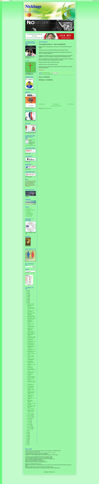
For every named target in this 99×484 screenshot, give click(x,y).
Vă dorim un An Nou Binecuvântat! (30, 311)
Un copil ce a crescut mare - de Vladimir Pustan (30, 356)
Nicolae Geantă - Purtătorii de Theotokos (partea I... (31, 337)
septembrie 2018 (30, 417)
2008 (27, 444)
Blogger (53, 472)
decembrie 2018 (29, 304)
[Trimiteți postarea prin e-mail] (52, 72)
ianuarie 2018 (29, 429)
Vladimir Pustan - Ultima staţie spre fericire (31, 319)
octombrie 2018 (29, 415)
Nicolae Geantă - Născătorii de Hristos (31, 365)
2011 (27, 439)
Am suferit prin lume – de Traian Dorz (31, 385)
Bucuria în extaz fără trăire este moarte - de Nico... (31, 369)
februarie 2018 (29, 427)
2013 (27, 436)
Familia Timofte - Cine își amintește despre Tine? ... (31, 382)
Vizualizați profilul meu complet (30, 145)
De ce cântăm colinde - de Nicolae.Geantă (31, 349)
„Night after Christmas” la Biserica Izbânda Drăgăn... (31, 334)
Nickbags (33, 6)
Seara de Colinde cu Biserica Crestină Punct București (31, 346)
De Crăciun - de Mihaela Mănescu (31, 354)
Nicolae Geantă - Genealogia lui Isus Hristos (30, 321)
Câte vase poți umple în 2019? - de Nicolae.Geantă (31, 313)
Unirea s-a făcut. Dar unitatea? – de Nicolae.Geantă (30, 395)
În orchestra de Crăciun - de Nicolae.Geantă (31, 359)
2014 (27, 435)
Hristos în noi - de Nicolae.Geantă (30, 367)
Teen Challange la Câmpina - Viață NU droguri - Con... (30, 362)
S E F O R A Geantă (29, 214)
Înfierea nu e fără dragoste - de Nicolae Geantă (30, 389)
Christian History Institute (30, 210)
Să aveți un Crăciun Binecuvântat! (30, 340)
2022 (27, 296)
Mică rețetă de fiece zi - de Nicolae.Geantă (31, 387)
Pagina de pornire (56, 104)
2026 (27, 290)
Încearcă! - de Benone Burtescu (30, 379)
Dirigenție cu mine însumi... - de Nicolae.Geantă (30, 329)
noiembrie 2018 (29, 413)
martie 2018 (29, 426)
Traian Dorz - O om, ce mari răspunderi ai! (30, 332)
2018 (27, 302)
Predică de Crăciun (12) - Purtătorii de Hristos (31, 344)
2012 (27, 438)
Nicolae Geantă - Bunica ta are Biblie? (31, 404)
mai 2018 (28, 423)
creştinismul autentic (45, 74)
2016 (27, 432)
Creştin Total (28, 211)
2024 (27, 293)
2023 (27, 295)
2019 (27, 301)
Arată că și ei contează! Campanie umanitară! (31, 377)
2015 (27, 433)
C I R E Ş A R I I (28, 208)
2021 (27, 298)
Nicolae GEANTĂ (32, 139)
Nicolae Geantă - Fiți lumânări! (30, 306)
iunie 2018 (29, 421)
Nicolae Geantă (50, 74)
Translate (32, 272)
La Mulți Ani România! (30, 409)
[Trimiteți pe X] (55, 72)
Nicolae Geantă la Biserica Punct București (31, 352)
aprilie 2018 (29, 424)
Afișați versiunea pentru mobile (56, 105)
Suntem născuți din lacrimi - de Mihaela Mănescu (30, 411)
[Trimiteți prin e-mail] (53, 72)
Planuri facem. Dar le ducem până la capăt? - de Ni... (31, 308)
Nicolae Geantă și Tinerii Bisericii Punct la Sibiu (31, 317)
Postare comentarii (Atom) (47, 108)
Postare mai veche (70, 104)
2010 (27, 441)
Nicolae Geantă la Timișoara (29, 375)
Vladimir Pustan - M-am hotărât (31, 399)
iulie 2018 (28, 420)
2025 (27, 292)
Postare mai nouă (42, 104)
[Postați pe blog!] (54, 72)
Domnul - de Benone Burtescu (30, 324)
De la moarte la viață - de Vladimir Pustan (31, 372)
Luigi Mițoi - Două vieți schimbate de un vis (30, 326)
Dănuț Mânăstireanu (29, 213)
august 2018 (29, 418)
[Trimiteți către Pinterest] (57, 72)
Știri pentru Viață (29, 216)
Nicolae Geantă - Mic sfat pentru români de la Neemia (31, 406)
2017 (27, 430)
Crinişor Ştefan (28, 212)
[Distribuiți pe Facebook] (56, 72)
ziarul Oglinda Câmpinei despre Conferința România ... (31, 392)
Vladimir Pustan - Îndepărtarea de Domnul (30, 401)
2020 (27, 299)
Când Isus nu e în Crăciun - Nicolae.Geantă (31, 342)
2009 (27, 442)
